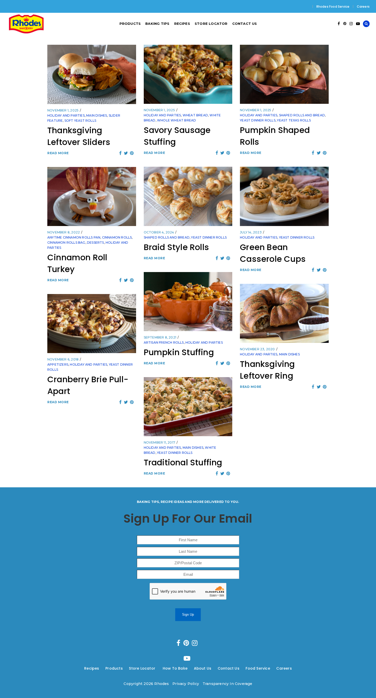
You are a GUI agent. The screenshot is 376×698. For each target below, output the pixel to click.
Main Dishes (96, 115)
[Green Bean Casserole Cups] (284, 196)
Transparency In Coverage (227, 683)
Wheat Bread (195, 115)
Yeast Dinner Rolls (257, 120)
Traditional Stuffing (183, 462)
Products (114, 668)
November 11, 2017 (159, 442)
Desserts (95, 242)
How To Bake (175, 668)
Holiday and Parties (66, 115)
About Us (203, 668)
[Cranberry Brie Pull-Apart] (91, 323)
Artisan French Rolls (164, 342)
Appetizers (57, 364)
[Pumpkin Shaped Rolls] (284, 74)
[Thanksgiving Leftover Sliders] (91, 74)
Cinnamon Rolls (117, 237)
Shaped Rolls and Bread (302, 115)
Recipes (91, 668)
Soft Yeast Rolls (80, 120)
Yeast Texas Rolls (294, 120)
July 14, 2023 (251, 232)
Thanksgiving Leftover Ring (267, 369)
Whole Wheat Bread (176, 120)
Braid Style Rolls (176, 247)
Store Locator (142, 668)
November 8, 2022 (63, 232)
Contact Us (228, 668)
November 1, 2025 (63, 110)
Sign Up (188, 614)
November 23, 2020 (257, 349)
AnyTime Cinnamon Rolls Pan (73, 237)
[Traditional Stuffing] (188, 406)
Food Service (258, 668)
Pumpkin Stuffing (179, 352)
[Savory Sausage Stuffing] (188, 74)
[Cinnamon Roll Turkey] (91, 196)
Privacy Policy (185, 683)
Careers (363, 6)
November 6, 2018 (63, 359)
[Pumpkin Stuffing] (188, 301)
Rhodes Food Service (333, 6)
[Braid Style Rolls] (188, 196)
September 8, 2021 (160, 337)
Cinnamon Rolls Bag (66, 242)
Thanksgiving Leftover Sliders (78, 136)
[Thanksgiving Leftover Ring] (284, 313)
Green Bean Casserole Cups (273, 253)
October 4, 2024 (159, 232)
